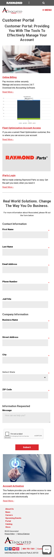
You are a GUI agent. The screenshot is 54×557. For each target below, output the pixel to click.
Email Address (9, 264)
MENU (48, 10)
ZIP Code (7, 389)
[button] (38, 3)
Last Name (7, 247)
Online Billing (9, 77)
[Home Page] (12, 11)
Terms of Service (23, 534)
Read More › (8, 92)
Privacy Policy (10, 534)
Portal (8, 521)
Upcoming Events (13, 518)
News (7, 512)
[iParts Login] (26, 157)
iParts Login (8, 175)
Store (7, 527)
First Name (8, 229)
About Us (9, 509)
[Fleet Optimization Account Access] (26, 110)
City (4, 354)
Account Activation (13, 486)
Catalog (8, 524)
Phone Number (9, 281)
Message (7, 410)
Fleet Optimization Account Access (21, 128)
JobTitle (6, 299)
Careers (9, 515)
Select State (8, 372)
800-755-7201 (29, 549)
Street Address (10, 337)
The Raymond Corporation (6, 548)
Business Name (10, 320)
